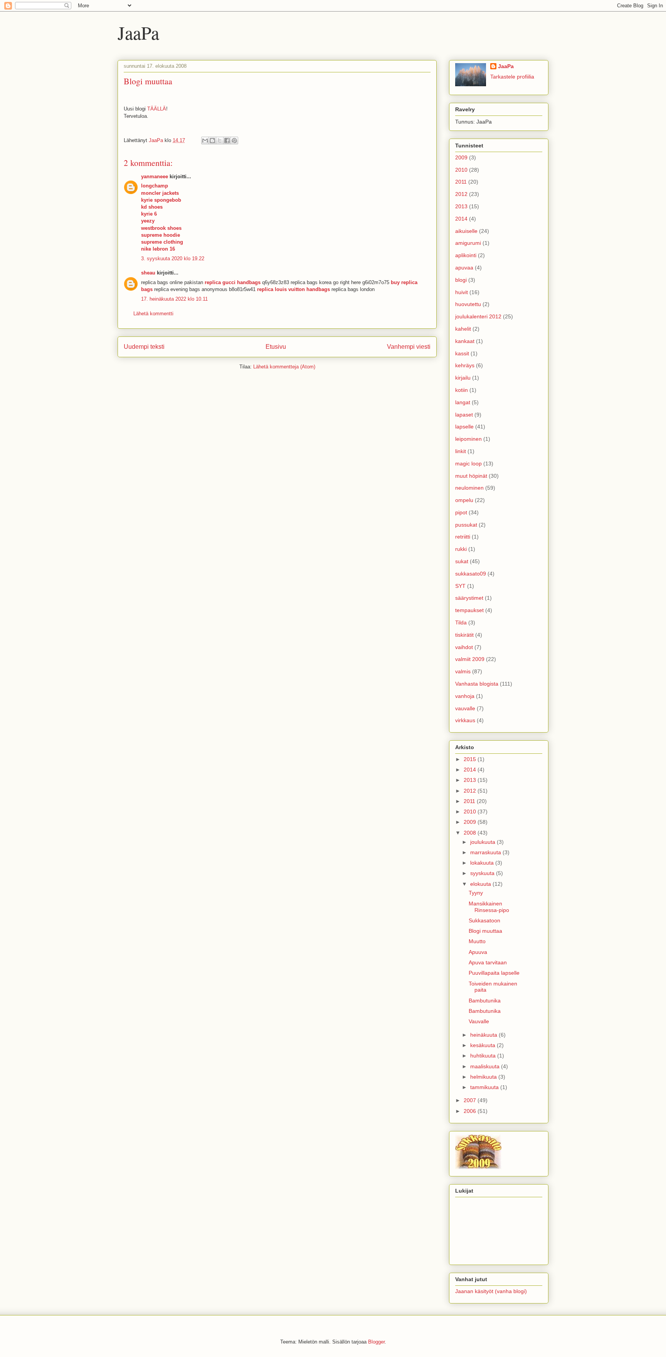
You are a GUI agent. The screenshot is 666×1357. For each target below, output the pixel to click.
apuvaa (464, 267)
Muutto (477, 941)
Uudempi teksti (144, 346)
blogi (461, 280)
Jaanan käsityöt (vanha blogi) (491, 1291)
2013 (461, 206)
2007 (471, 1100)
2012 (461, 194)
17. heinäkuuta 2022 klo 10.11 (174, 299)
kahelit (463, 329)
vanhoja (464, 696)
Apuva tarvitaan (488, 962)
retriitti (462, 537)
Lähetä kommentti (153, 313)
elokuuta (481, 884)
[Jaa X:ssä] (220, 140)
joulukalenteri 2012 (478, 316)
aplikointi (465, 255)
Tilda (461, 622)
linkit (460, 451)
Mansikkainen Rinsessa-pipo (489, 906)
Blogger (376, 1342)
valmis (463, 671)
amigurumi (468, 243)
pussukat (466, 525)
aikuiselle (466, 231)
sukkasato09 (470, 574)
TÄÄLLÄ (156, 109)
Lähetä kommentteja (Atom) (284, 367)
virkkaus (465, 720)
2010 (461, 170)
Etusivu (276, 346)
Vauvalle (479, 1021)
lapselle (464, 426)
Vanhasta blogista (476, 684)
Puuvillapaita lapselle (494, 973)
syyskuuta (483, 873)
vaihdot (464, 647)
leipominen (468, 439)
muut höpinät (471, 476)
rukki (461, 549)
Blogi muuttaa (485, 931)
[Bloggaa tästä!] (212, 140)
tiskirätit (464, 635)
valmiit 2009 (469, 659)
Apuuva (478, 952)
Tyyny (476, 893)
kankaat (464, 341)
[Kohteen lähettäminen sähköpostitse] (205, 140)
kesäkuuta (483, 1045)
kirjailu (463, 378)
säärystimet (469, 598)
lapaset (464, 415)
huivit (461, 292)
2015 (471, 759)
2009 (461, 157)
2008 (471, 833)
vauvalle (465, 708)
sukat (461, 561)
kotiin (461, 390)
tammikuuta (485, 1087)
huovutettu (468, 304)
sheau (148, 273)
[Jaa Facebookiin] (227, 140)
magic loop (468, 463)
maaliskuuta (485, 1066)
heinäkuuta (484, 1035)
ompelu (464, 500)
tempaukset (469, 610)
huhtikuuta (483, 1055)
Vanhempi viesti (409, 346)
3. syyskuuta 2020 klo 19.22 (172, 258)
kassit (462, 353)
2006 (471, 1111)
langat (462, 402)
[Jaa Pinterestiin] (234, 140)
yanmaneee (154, 176)
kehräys (464, 365)
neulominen (469, 488)
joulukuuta (483, 842)
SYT (460, 586)
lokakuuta (482, 863)
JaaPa (138, 32)
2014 (461, 219)
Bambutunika (485, 1000)
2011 (461, 182)
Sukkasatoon (484, 920)
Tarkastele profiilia (512, 77)
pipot (461, 512)
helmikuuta (484, 1077)
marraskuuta (486, 852)
